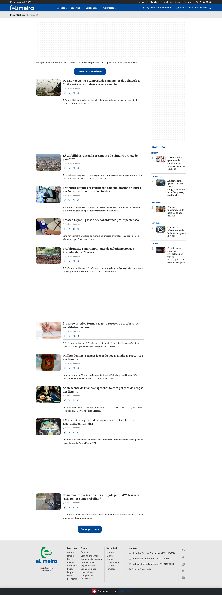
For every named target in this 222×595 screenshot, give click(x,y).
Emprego (71, 572)
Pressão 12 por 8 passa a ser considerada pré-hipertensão (101, 220)
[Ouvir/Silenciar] (128, 591)
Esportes (86, 548)
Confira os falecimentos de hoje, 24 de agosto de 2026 (176, 231)
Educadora (103, 591)
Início (12, 15)
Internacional (87, 562)
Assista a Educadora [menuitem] (193, 7)
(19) (168, 553)
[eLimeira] (46, 555)
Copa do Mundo (88, 569)
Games (110, 559)
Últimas (71, 552)
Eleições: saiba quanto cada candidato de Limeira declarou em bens (176, 163)
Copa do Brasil (88, 566)
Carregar (90, 71)
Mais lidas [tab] (158, 147)
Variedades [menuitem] (91, 7)
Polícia (70, 569)
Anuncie (178, 2)
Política (70, 562)
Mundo (70, 575)
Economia (72, 579)
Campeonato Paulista (91, 559)
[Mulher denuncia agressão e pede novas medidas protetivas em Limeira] (48, 362)
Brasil (70, 559)
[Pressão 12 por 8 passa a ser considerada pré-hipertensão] (48, 226)
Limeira (70, 556)
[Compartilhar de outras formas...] (78, 93)
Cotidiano (72, 566)
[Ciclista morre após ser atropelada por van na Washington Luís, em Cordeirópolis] (160, 250)
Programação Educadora (148, 2)
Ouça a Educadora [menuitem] (157, 7)
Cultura (110, 566)
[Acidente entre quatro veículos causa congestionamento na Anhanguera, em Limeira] (160, 182)
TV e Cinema (113, 562)
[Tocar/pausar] (122, 591)
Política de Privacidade (140, 569)
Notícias (21, 15)
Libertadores (87, 572)
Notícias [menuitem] (61, 7)
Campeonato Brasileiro (87, 576)
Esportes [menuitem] (75, 7)
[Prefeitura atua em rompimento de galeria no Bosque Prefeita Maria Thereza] (48, 255)
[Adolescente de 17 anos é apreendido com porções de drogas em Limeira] (48, 394)
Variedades (113, 548)
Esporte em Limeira (90, 556)
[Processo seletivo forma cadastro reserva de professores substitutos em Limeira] (48, 330)
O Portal (164, 2)
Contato (187, 2)
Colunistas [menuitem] (108, 7)
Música (110, 556)
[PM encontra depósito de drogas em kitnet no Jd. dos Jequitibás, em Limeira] (48, 426)
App (171, 2)
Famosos (111, 569)
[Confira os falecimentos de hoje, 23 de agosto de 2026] (160, 209)
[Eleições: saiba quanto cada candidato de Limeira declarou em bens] (160, 159)
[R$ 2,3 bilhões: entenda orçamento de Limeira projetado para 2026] (48, 162)
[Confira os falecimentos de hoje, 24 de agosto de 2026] (160, 229)
